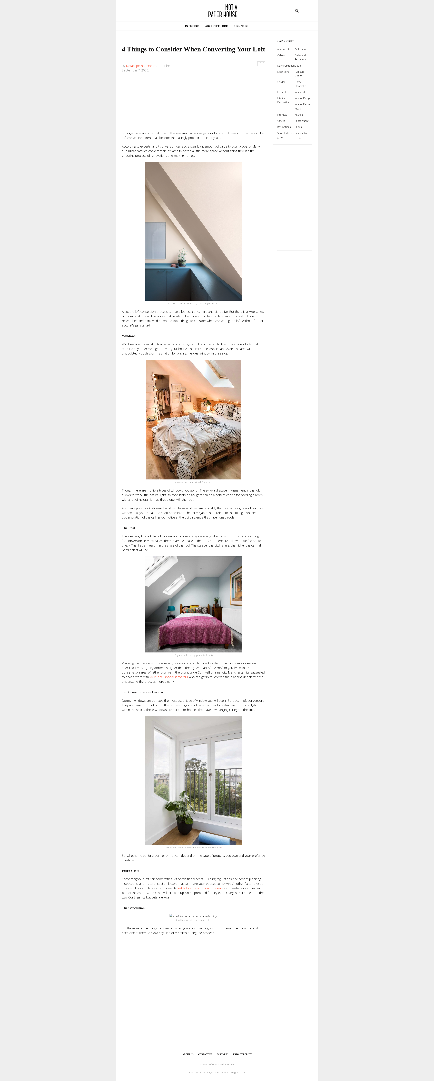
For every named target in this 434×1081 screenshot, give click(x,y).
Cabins (281, 55)
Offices (281, 120)
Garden (281, 82)
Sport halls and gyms (285, 135)
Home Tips (283, 92)
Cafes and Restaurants (301, 57)
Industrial (300, 92)
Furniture (241, 26)
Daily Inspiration (286, 65)
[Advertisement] (193, 102)
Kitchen (299, 114)
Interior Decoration (283, 100)
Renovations (284, 127)
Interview (282, 114)
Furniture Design (299, 73)
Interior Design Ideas (303, 106)
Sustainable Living (301, 135)
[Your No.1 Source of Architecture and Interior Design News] (217, 10)
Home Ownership (301, 84)
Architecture (216, 26)
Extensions (283, 71)
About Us (187, 1054)
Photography (302, 120)
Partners (222, 1054)
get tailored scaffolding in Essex (199, 888)
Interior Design (303, 98)
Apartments (283, 49)
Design (298, 65)
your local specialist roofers (169, 677)
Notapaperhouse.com (141, 66)
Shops (298, 127)
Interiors (192, 26)
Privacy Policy (242, 1054)
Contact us (205, 1054)
